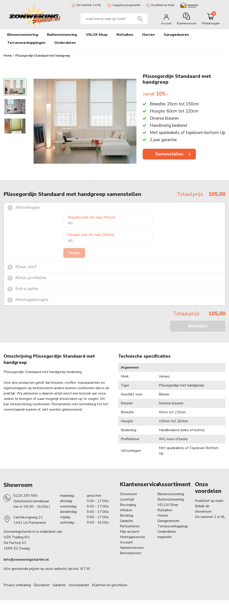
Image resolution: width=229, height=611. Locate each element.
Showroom (18, 485)
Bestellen (198, 326)
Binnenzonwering (170, 494)
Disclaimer (42, 585)
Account (126, 542)
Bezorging (128, 504)
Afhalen (126, 510)
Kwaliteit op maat (162, 5)
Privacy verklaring (17, 585)
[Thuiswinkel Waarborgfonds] (189, 5)
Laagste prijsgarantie (126, 5)
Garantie (126, 520)
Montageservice (132, 537)
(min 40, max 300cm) (91, 217)
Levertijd (127, 499)
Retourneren (130, 526)
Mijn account (129, 531)
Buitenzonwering (170, 499)
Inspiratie (164, 537)
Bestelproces (130, 553)
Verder (74, 253)
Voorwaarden (78, 585)
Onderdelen (166, 531)
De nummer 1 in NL (88, 5)
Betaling (126, 515)
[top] (15, 74)
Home (8, 56)
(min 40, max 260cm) (91, 234)
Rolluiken (164, 510)
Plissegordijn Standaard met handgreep (42, 56)
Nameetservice (132, 547)
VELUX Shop (167, 504)
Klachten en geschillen (109, 585)
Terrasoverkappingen (174, 526)
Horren (148, 34)
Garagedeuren (176, 34)
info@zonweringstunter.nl (26, 559)
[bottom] (15, 167)
